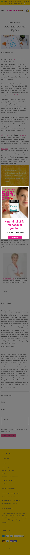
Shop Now (15, 237)
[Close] (27, 188)
